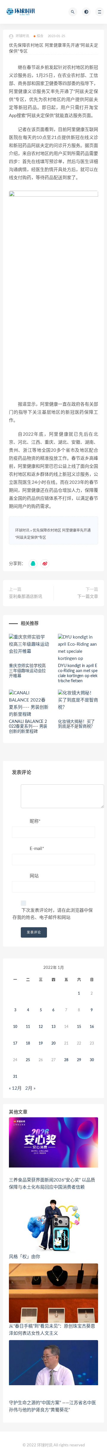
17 (15, 1043)
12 (41, 1027)
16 (92, 1027)
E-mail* (37, 848)
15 (79, 1027)
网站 (34, 876)
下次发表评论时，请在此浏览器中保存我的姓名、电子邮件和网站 (52, 914)
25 (28, 1060)
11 (28, 1027)
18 (28, 1043)
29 (79, 1060)
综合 (40, 36)
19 (41, 1043)
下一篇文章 (87, 597)
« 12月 (15, 1088)
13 (53, 1027)
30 (92, 1060)
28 (66, 1060)
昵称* (35, 821)
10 (15, 1027)
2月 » (30, 1088)
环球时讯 (22, 530)
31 (15, 1076)
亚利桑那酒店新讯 (25, 597)
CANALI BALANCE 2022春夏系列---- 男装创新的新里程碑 (28, 727)
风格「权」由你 (24, 1257)
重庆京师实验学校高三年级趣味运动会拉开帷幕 (27, 671)
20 (53, 1043)
